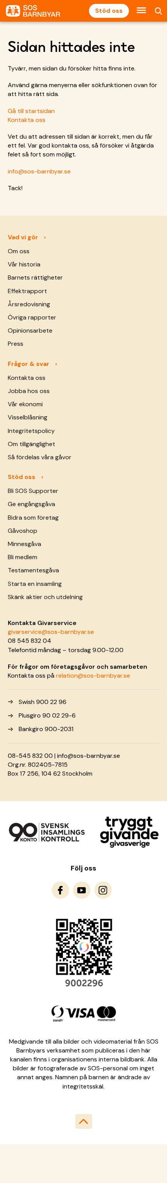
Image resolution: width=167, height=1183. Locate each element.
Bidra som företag (33, 517)
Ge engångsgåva (31, 504)
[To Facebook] (60, 890)
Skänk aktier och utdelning (45, 597)
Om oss (19, 251)
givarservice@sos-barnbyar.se (51, 632)
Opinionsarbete (30, 330)
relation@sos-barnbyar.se (93, 675)
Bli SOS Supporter (33, 491)
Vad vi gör (23, 237)
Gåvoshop (22, 531)
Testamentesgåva (33, 570)
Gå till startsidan (31, 111)
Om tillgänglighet (31, 444)
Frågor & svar (28, 364)
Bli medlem (22, 557)
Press (15, 344)
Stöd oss (109, 11)
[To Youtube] (81, 890)
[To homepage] (33, 11)
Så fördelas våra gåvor (39, 457)
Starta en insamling (35, 584)
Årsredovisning (29, 304)
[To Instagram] (103, 890)
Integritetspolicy (31, 431)
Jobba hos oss (29, 391)
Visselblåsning (27, 417)
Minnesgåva (24, 544)
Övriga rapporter (32, 317)
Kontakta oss (26, 120)
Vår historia (24, 264)
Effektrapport (27, 291)
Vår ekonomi (25, 404)
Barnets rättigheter (35, 277)
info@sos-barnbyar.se (39, 171)
